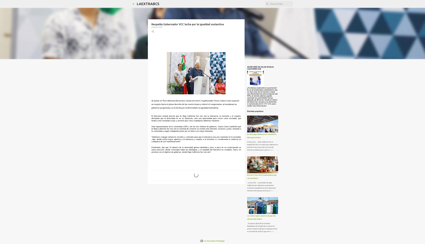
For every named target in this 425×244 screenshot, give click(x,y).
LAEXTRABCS (148, 4)
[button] (152, 31)
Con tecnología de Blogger (214, 241)
